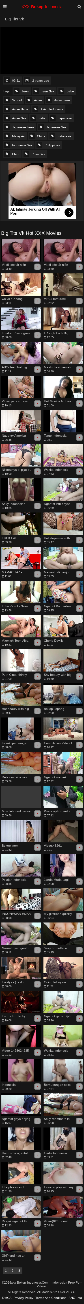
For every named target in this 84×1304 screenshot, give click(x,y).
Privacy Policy (23, 1298)
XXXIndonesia (42, 6)
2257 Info (75, 1298)
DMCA (6, 1298)
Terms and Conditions (50, 1298)
